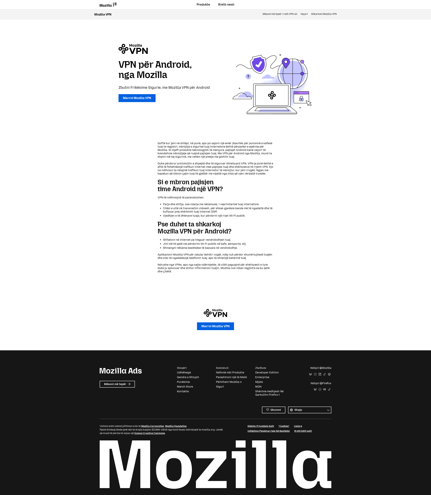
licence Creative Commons (149, 433)
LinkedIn (320, 374)
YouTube (325, 389)
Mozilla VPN (102, 14)
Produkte (203, 4)
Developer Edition (267, 372)
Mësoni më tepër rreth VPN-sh (280, 14)
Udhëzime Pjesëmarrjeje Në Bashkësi (268, 431)
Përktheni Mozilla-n (229, 382)
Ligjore (298, 426)
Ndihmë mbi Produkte (230, 372)
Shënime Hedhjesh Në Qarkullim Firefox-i (269, 393)
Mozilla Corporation (152, 426)
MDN (258, 386)
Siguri (220, 386)
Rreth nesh (226, 4)
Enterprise (262, 377)
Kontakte (183, 391)
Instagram (315, 374)
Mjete (259, 382)
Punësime (183, 382)
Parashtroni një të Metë (231, 377)
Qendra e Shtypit (188, 377)
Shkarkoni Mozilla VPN (324, 14)
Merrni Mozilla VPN (137, 98)
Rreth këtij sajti (303, 431)
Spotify (329, 374)
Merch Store (185, 386)
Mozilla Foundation (176, 426)
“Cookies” (283, 426)
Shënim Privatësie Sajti (260, 426)
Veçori (304, 14)
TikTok (325, 374)
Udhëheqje (184, 372)
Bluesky (310, 374)
